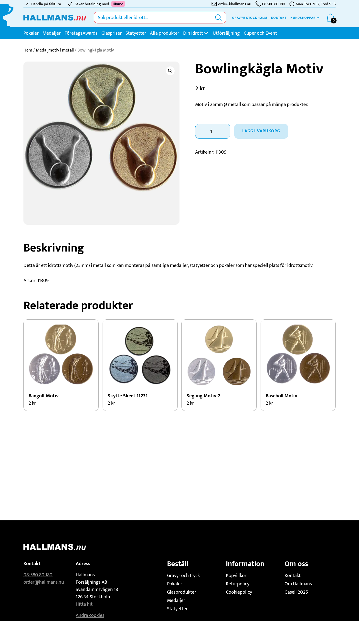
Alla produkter (164, 33)
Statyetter (136, 33)
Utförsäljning (226, 33)
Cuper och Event (260, 33)
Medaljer (51, 33)
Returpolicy (237, 584)
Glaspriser (111, 33)
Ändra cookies (90, 615)
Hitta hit (84, 604)
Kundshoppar (303, 18)
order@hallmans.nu (43, 582)
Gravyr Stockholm (249, 18)
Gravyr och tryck (183, 575)
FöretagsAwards (80, 33)
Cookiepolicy (239, 592)
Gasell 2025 (296, 592)
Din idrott (193, 33)
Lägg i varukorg (261, 131)
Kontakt (278, 18)
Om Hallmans (298, 584)
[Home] (54, 17)
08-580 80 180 (38, 575)
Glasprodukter (181, 592)
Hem (27, 50)
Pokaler (31, 33)
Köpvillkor (236, 575)
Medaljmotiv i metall (55, 50)
